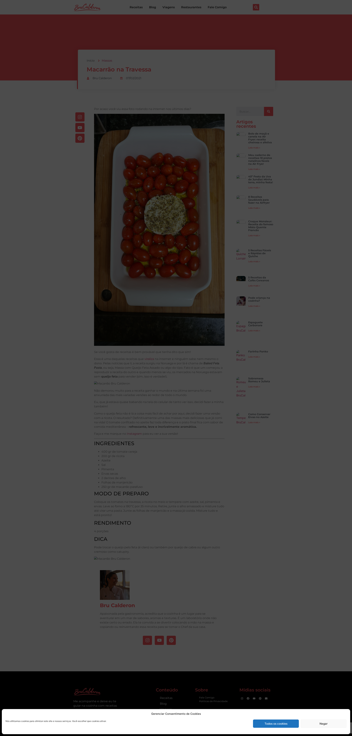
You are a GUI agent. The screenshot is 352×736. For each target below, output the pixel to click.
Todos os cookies (276, 723)
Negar (324, 723)
